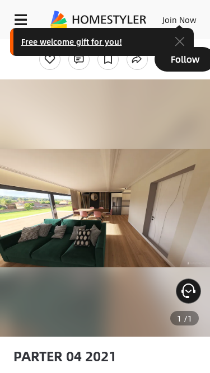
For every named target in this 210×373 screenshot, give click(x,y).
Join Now (179, 19)
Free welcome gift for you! (71, 41)
